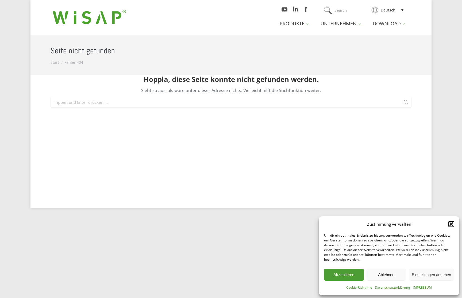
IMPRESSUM (422, 287)
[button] (451, 224)
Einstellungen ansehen (431, 274)
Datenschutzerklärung (392, 287)
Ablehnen (386, 274)
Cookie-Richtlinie (359, 287)
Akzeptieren (343, 274)
